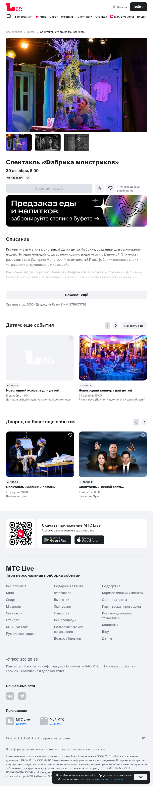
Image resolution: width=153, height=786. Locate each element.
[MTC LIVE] (14, 7)
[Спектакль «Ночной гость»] (113, 454)
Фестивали (62, 592)
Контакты (13, 666)
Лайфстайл (62, 613)
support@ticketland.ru (33, 776)
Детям (31, 32)
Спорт (53, 16)
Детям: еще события (30, 325)
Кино (42, 16)
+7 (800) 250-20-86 (22, 659)
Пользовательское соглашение (68, 629)
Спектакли (84, 16)
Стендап (101, 16)
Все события (23, 16)
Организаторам (114, 599)
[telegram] (22, 696)
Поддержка (111, 585)
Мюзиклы (67, 16)
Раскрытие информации (43, 666)
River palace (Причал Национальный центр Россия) (112, 399)
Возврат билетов (67, 638)
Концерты (110, 624)
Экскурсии (62, 606)
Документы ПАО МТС (82, 666)
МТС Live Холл (124, 16)
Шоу (105, 631)
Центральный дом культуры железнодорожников (38, 399)
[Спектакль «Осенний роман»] (40, 454)
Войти (138, 6)
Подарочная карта (68, 585)
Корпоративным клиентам (123, 592)
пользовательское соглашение (104, 779)
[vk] (10, 696)
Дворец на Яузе (16, 496)
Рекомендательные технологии (117, 615)
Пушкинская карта (20, 633)
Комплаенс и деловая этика (43, 670)
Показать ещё (76, 294)
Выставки (61, 599)
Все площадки (65, 619)
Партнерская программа (121, 606)
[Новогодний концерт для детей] (40, 358)
